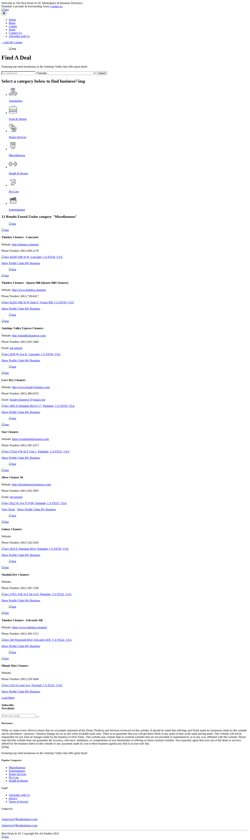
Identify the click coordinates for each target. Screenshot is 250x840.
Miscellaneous (17, 767)
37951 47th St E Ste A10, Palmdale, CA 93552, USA (40, 594)
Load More (7, 697)
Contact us (56, 6)
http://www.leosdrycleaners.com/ (31, 387)
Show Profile (9, 263)
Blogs (12, 23)
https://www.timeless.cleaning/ (29, 627)
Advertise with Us (19, 36)
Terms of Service (18, 801)
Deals (12, 29)
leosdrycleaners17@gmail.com (27, 399)
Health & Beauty (18, 780)
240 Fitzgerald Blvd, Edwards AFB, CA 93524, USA (40, 639)
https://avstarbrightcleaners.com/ (30, 439)
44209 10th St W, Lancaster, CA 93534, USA (36, 257)
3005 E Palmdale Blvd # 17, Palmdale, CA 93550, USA (42, 405)
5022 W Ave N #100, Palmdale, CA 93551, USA (38, 503)
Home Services (17, 774)
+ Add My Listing (11, 42)
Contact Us (15, 32)
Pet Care (14, 777)
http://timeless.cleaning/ (25, 244)
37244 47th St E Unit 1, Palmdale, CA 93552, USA (39, 451)
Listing (13, 26)
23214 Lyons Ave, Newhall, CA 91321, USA (35, 685)
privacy (13, 798)
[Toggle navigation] (3, 13)
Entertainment (17, 770)
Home (12, 19)
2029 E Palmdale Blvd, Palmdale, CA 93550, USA (39, 548)
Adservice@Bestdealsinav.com (19, 819)
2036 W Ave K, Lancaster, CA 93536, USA (35, 354)
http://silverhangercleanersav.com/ (31, 484)
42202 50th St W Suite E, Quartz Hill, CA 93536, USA (41, 302)
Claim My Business (28, 263)
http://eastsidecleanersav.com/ (29, 335)
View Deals (8, 509)
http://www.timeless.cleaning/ (29, 289)
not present (16, 348)
